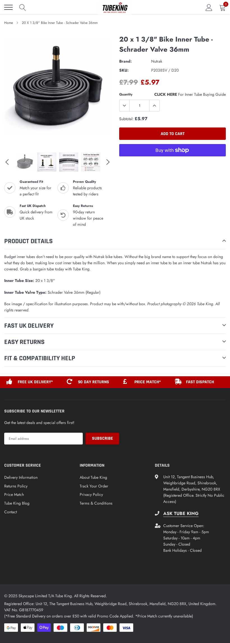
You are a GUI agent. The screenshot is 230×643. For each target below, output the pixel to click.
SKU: (124, 70)
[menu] (8, 7)
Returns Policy (15, 486)
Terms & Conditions (96, 503)
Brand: (125, 61)
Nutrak (156, 61)
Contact (10, 512)
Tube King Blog (16, 503)
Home (8, 22)
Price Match (14, 494)
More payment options (172, 164)
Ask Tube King (181, 513)
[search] (22, 7)
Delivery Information (21, 477)
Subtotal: (126, 119)
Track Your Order (94, 486)
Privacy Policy (91, 494)
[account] (209, 7)
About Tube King (93, 477)
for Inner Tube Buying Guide (190, 94)
